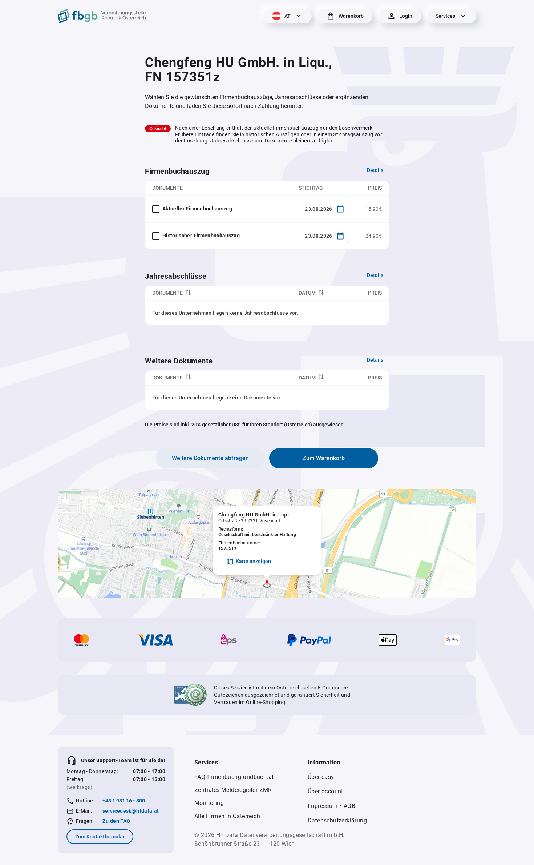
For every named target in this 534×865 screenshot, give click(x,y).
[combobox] (324, 209)
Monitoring (209, 803)
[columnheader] (218, 293)
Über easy (321, 776)
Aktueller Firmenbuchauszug (197, 209)
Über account (325, 791)
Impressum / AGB (331, 805)
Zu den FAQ (116, 821)
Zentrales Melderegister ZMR (233, 789)
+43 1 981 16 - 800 (123, 801)
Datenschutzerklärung (337, 820)
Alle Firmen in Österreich (227, 816)
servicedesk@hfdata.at (130, 811)
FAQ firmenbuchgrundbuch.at (234, 776)
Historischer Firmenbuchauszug (201, 235)
